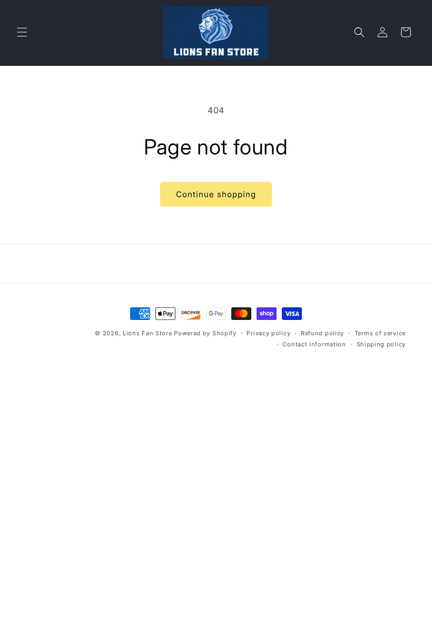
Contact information (314, 344)
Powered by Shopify (205, 333)
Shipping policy (381, 344)
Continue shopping (216, 194)
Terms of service (380, 333)
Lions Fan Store (147, 333)
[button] (22, 32)
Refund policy (322, 333)
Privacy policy (268, 333)
